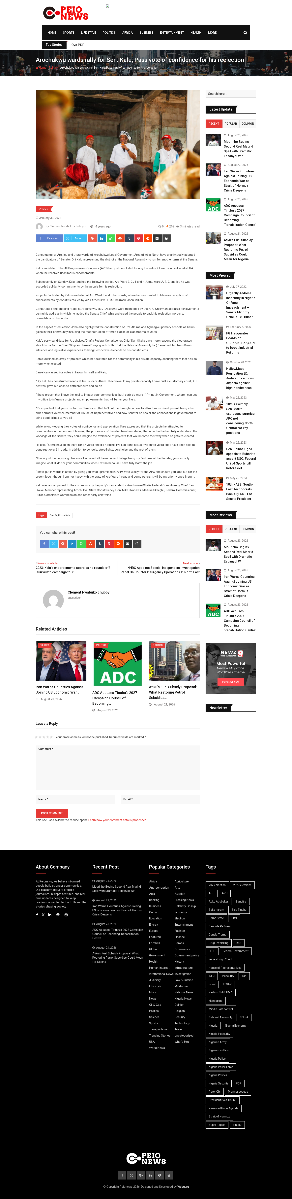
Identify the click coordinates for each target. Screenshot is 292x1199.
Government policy (187, 955)
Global (153, 949)
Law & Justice (184, 980)
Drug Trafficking (218, 942)
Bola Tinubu (239, 909)
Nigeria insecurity (219, 1033)
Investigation (183, 974)
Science (154, 1017)
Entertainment (172, 32)
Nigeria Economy (235, 1025)
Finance (180, 937)
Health (195, 32)
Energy (153, 924)
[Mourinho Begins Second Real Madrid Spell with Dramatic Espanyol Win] (213, 140)
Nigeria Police (217, 1058)
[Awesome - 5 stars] (51, 737)
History (179, 961)
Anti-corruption (159, 887)
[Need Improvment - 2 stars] (40, 737)
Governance (182, 949)
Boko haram (216, 909)
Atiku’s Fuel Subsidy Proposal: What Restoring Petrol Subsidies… (173, 692)
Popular (231, 123)
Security (180, 1017)
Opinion (179, 1005)
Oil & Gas (155, 1005)
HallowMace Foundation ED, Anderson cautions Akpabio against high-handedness (240, 378)
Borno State (216, 918)
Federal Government (235, 951)
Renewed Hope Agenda (223, 1108)
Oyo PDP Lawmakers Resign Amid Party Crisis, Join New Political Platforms (125, 45)
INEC (212, 975)
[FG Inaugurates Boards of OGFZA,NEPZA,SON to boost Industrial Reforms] (214, 332)
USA (152, 1042)
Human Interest (159, 968)
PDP (238, 1083)
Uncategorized (184, 1035)
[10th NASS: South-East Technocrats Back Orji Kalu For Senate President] (214, 484)
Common (248, 123)
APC (224, 893)
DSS (238, 942)
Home (52, 32)
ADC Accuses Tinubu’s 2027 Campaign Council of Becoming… (114, 698)
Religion (180, 1011)
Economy (181, 912)
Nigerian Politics (219, 1050)
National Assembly (220, 1017)
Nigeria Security (218, 1083)
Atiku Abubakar (218, 901)
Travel (178, 1029)
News (153, 998)
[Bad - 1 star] (36, 737)
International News (161, 974)
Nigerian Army (218, 1042)
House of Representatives (225, 967)
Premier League (238, 1091)
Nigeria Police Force (221, 1067)
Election (180, 918)
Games (179, 943)
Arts (177, 887)
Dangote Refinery (220, 926)
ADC (211, 893)
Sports (68, 32)
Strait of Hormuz (219, 1116)
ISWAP (227, 984)
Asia (152, 894)
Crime (153, 912)
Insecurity (228, 975)
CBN (234, 918)
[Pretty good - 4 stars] (47, 737)
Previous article (48, 563)
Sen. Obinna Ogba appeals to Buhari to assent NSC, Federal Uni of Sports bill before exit (241, 458)
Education (155, 918)
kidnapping (215, 1000)
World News (157, 1048)
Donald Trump (217, 934)
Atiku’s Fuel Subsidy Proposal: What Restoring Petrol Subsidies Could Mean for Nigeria (238, 249)
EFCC (212, 951)
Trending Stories (159, 1035)
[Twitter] (53, 544)
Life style (88, 32)
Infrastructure (184, 968)
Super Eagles (217, 1124)
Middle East (182, 986)
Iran (244, 975)
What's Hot (182, 1042)
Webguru (183, 1186)
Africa (127, 32)
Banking (154, 900)
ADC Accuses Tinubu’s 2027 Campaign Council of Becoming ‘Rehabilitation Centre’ (240, 215)
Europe (153, 931)
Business (146, 32)
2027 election (217, 885)
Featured (155, 937)
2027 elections (242, 885)
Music (153, 992)
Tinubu (237, 1124)
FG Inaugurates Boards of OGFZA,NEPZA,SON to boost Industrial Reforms (240, 342)
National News (184, 992)
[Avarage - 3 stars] (44, 737)
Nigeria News (183, 998)
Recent (214, 123)
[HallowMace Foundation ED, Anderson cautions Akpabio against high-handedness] (214, 368)
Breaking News (184, 900)
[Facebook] (44, 544)
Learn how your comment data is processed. (117, 820)
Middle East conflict (221, 1009)
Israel (212, 984)
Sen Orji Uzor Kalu (60, 515)
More (212, 32)
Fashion (180, 931)
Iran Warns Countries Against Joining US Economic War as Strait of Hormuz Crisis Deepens (239, 180)
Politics (109, 32)
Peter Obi (214, 1091)
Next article (190, 563)
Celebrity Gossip (185, 906)
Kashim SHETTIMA (220, 992)
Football (154, 943)
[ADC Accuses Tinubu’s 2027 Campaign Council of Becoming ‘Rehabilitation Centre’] (213, 205)
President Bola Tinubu (222, 1100)
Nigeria (213, 1025)
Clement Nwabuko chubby (88, 592)
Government (157, 955)
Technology (182, 1023)
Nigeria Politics (218, 1075)
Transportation (158, 1029)
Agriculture (182, 881)
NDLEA (244, 1017)
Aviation (180, 894)
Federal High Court (220, 959)
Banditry (241, 901)
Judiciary (155, 980)
